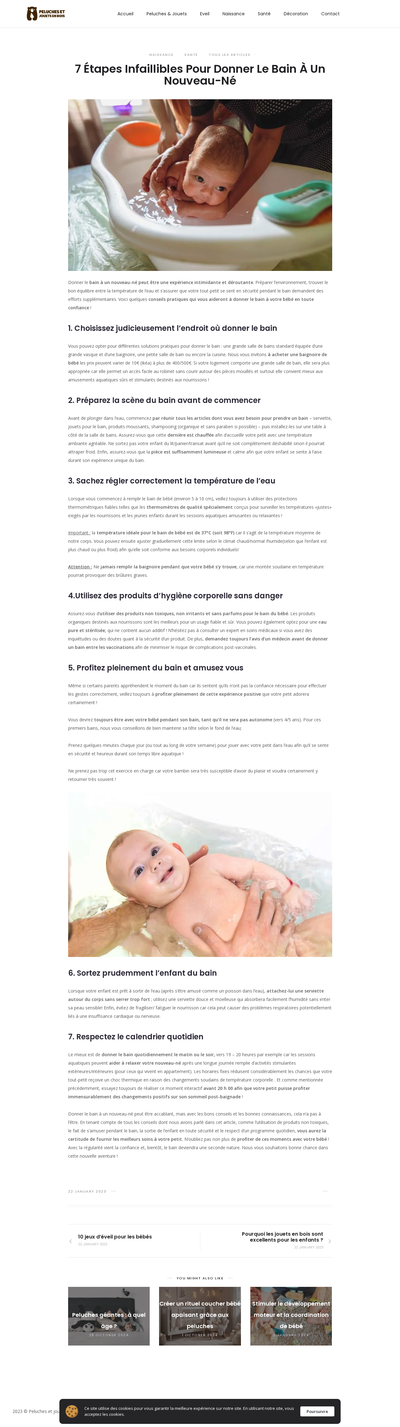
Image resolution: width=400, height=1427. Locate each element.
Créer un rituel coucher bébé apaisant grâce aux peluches (200, 1315)
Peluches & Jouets (167, 14)
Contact (330, 14)
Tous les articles (230, 55)
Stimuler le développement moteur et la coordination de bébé (291, 1315)
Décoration (296, 14)
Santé (264, 14)
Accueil (125, 14)
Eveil (204, 14)
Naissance (233, 14)
